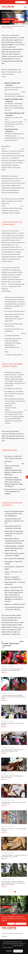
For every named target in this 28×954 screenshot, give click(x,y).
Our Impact (17, 933)
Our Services (7, 26)
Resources (4, 936)
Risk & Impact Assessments (7, 27)
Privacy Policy (9, 951)
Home (3, 26)
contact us (20, 627)
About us (4, 933)
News (21, 933)
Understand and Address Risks (18, 26)
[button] (12, 912)
